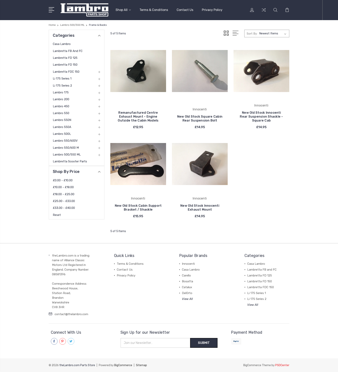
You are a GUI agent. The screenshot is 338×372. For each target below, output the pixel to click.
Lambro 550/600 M (66, 147)
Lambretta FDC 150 (66, 71)
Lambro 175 (61, 92)
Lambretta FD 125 (65, 58)
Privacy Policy (212, 10)
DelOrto (187, 293)
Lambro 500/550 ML (67, 154)
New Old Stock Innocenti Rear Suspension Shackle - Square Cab (261, 116)
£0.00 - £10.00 (63, 180)
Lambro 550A (62, 127)
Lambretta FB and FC (68, 51)
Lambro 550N (62, 120)
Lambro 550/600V (65, 140)
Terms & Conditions (153, 10)
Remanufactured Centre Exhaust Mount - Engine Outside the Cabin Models (138, 116)
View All (187, 299)
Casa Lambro (62, 44)
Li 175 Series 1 (62, 78)
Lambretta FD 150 (65, 64)
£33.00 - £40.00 (64, 208)
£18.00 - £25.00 (63, 194)
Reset (57, 215)
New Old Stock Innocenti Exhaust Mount (199, 207)
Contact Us (185, 10)
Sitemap (141, 365)
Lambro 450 (61, 106)
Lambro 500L (62, 134)
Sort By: (252, 33)
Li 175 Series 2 (62, 85)
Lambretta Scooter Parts (70, 161)
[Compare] (264, 12)
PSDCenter (282, 365)
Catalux (187, 287)
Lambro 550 (61, 113)
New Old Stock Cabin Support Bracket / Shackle (138, 207)
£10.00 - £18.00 (63, 187)
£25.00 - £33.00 (64, 201)
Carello (186, 275)
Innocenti (188, 264)
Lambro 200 (61, 99)
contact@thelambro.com (71, 314)
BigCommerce (123, 365)
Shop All (122, 10)
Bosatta (187, 281)
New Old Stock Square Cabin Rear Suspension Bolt (200, 118)
